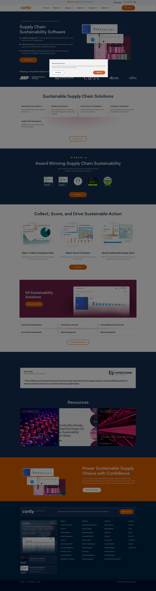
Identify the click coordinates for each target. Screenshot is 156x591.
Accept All (99, 72)
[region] (78, 68)
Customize (58, 72)
